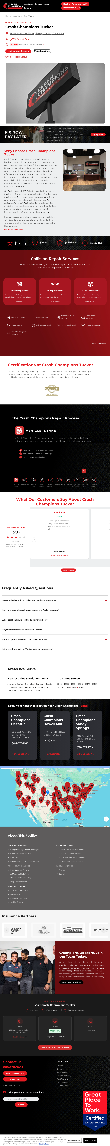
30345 (80, 684)
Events (59, 1069)
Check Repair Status (16, 57)
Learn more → (20, 302)
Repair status (15, 1079)
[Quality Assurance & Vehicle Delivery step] (76, 480)
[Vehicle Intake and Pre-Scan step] (16, 480)
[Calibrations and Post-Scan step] (68, 480)
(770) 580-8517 (19, 39)
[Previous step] (79, 471)
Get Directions (43, 51)
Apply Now (98, 134)
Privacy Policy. (44, 1144)
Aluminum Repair (18, 317)
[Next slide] (103, 930)
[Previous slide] (34, 539)
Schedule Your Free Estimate (55, 1048)
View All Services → (99, 343)
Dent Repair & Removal (91, 317)
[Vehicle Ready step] (94, 480)
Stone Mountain (25, 691)
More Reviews (68, 570)
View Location (20, 754)
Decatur (49, 684)
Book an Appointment (18, 51)
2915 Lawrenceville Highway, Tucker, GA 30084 (37, 33)
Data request (62, 1082)
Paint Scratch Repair (68, 325)
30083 (81, 687)
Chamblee (29, 684)
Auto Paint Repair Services (67, 317)
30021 (59, 684)
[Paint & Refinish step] (50, 480)
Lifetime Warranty (64, 1076)
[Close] (106, 1140)
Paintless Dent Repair (94, 325)
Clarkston (39, 684)
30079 (87, 684)
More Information (74, 1140)
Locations (28, 4)
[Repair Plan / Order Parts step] (33, 480)
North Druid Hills (40, 687)
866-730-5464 (13, 1067)
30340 (67, 687)
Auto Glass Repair (43, 317)
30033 (66, 684)
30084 (73, 684)
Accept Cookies (90, 1140)
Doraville (12, 687)
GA (25, 16)
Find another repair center (13, 229)
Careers (27, 8)
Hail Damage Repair (43, 325)
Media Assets (62, 1072)
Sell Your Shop (62, 1086)
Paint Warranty (63, 1079)
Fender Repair (16, 325)
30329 (60, 687)
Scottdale (12, 691)
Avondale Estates (15, 684)
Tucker (37, 691)
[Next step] (84, 471)
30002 (95, 684)
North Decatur (24, 687)
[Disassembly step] (24, 480)
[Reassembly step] (59, 480)
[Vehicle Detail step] (85, 480)
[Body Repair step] (42, 480)
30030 (74, 687)
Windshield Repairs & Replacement (19, 333)
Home (8, 16)
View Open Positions (71, 982)
